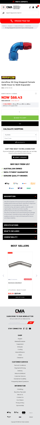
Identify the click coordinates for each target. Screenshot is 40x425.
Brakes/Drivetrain (20, 341)
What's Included (11, 231)
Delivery (20, 370)
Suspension (20, 344)
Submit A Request (21, 157)
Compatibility (10, 237)
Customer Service (20, 376)
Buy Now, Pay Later (20, 392)
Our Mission (20, 400)
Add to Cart (20, 118)
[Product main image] (20, 51)
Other (20, 355)
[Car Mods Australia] (9, 7)
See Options (20, 297)
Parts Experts (21, 2)
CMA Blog (20, 389)
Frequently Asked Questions (20, 381)
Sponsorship (20, 405)
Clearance (20, 357)
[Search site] (3, 13)
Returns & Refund (20, 373)
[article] (20, 277)
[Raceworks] (28, 279)
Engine (20, 338)
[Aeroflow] (8, 77)
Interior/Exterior (20, 352)
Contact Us (20, 397)
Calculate (21, 142)
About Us (20, 394)
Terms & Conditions (20, 365)
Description (9, 196)
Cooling (20, 349)
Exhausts (20, 347)
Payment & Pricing (20, 368)
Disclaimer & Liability (20, 378)
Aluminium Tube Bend (14, 282)
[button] (30, 7)
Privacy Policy (20, 402)
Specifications (11, 225)
